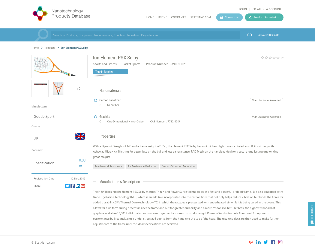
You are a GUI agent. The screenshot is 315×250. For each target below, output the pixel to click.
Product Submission (266, 17)
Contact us (231, 17)
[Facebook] (72, 186)
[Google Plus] (251, 243)
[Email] (83, 186)
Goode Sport (44, 116)
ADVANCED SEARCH (269, 35)
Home (35, 48)
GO (249, 34)
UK (36, 138)
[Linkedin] (78, 186)
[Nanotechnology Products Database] (74, 13)
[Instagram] (280, 243)
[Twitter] (67, 186)
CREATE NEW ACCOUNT (266, 9)
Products (50, 48)
